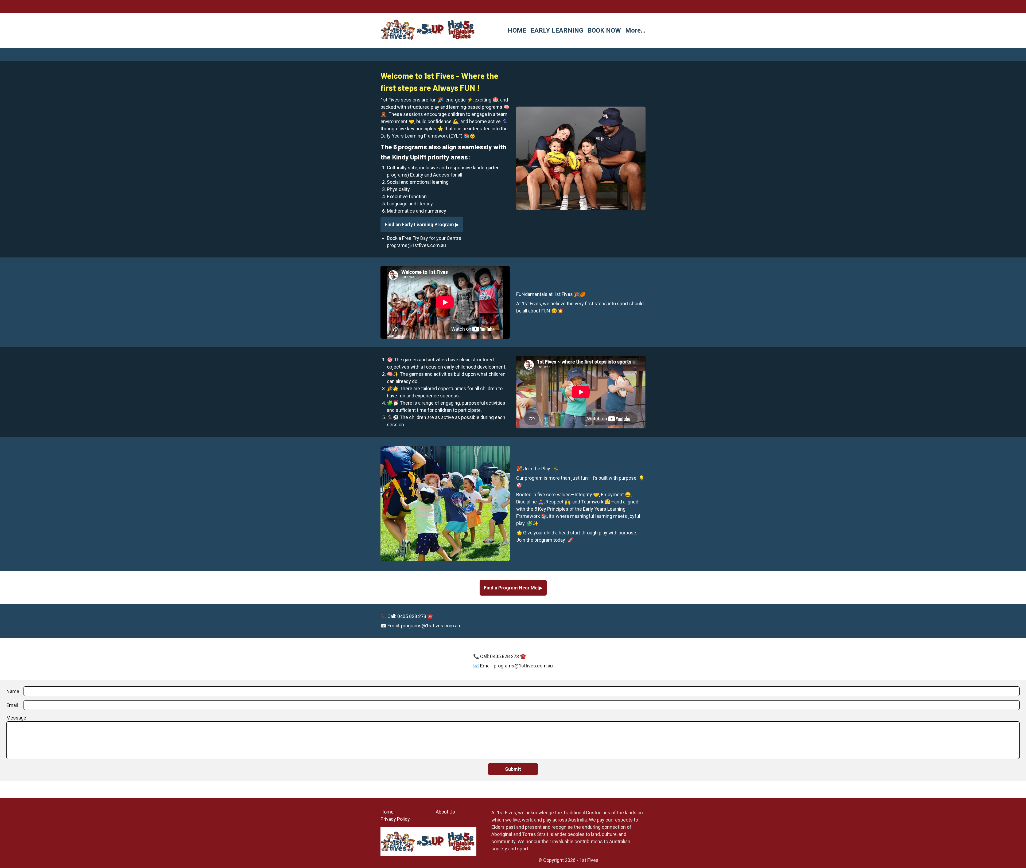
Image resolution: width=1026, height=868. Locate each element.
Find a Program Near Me (511, 588)
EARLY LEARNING (557, 30)
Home (387, 812)
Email (12, 705)
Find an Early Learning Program (420, 224)
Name (12, 691)
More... (635, 30)
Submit (513, 769)
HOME (517, 30)
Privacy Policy (395, 819)
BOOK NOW (604, 30)
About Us (445, 812)
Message (16, 718)
